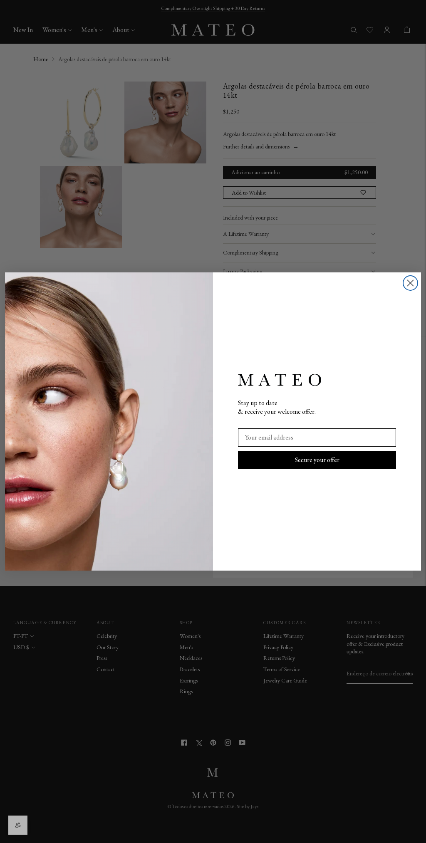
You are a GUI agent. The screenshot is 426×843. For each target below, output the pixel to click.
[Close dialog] (410, 283)
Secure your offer (317, 459)
